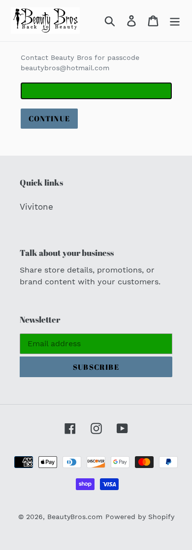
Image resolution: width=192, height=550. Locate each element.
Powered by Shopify (139, 517)
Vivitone (36, 207)
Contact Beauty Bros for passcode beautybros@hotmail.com (80, 63)
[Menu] (175, 20)
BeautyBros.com (74, 517)
